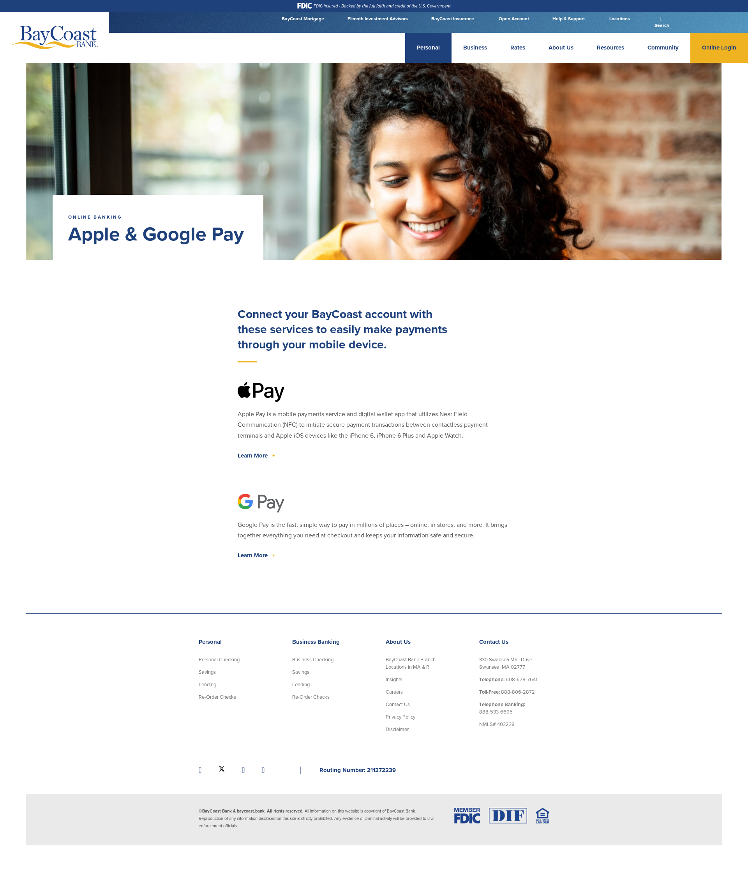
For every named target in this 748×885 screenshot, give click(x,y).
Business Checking (312, 660)
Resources (610, 47)
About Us (561, 47)
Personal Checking (219, 660)
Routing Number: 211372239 (357, 770)
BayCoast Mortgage (303, 18)
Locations (619, 18)
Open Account (513, 18)
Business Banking (316, 641)
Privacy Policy (400, 717)
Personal (428, 47)
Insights (394, 680)
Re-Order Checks (217, 697)
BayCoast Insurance (452, 18)
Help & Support (568, 18)
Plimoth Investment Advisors (378, 18)
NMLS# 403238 (497, 724)
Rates (517, 47)
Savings (207, 672)
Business (475, 47)
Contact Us (398, 704)
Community (663, 47)
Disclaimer (397, 729)
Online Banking (95, 217)
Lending (207, 685)
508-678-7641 (508, 680)
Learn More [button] (256, 455)
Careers (394, 692)
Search (661, 25)
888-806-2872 (507, 692)
